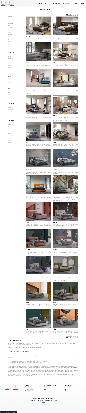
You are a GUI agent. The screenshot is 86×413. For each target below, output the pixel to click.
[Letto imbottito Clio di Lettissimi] (38, 318)
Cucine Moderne (28, 386)
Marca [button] (10, 15)
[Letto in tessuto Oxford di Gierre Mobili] (65, 104)
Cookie (5, 412)
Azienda (40, 3)
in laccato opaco (11, 63)
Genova (9, 131)
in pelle (9, 67)
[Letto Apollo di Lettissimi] (65, 318)
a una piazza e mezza (12, 80)
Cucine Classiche (29, 388)
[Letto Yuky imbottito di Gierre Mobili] (65, 78)
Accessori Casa (68, 385)
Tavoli (65, 389)
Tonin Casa (10, 46)
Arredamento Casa (55, 3)
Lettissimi (10, 34)
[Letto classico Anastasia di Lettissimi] (65, 184)
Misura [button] (10, 76)
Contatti (82, 3)
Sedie (65, 390)
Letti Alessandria (51, 12)
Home (32, 12)
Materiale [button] (11, 52)
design (9, 94)
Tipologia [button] (11, 103)
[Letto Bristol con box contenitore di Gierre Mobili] (65, 131)
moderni (10, 97)
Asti (8, 126)
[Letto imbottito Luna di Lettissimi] (38, 291)
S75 (8, 43)
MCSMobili (10, 37)
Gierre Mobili (10, 30)
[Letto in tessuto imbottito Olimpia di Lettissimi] (65, 211)
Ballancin (10, 18)
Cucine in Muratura (29, 390)
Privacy (1, 412)
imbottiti (10, 111)
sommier (10, 114)
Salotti (45, 388)
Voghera (10, 144)
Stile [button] (9, 89)
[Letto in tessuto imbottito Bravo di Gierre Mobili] (38, 78)
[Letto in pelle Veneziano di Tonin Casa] (38, 26)
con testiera (10, 109)
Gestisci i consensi (12, 412)
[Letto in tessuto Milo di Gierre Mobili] (38, 131)
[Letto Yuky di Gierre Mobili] (65, 51)
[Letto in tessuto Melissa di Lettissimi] (38, 265)
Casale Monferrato (12, 129)
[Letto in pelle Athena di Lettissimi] (38, 184)
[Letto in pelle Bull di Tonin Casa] (65, 26)
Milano (9, 133)
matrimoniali (10, 82)
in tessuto (10, 70)
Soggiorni (46, 386)
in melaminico (11, 56)
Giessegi (10, 32)
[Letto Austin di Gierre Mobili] (38, 104)
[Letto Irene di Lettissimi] (65, 265)
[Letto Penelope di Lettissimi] (38, 238)
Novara (9, 135)
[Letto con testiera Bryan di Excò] (38, 51)
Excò (9, 25)
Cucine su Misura (29, 389)
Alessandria (10, 124)
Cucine (46, 3)
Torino (9, 140)
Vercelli (9, 142)
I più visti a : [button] (11, 120)
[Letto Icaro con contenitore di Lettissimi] (65, 291)
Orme (9, 41)
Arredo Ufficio (75, 3)
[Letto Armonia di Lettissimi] (38, 158)
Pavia (9, 138)
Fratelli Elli (10, 27)
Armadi (46, 390)
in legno (9, 65)
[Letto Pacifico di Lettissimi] (65, 158)
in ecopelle (10, 58)
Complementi (66, 3)
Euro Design (10, 23)
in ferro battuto (11, 60)
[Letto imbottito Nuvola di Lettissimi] (65, 238)
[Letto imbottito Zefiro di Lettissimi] (38, 211)
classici (9, 92)
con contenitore (11, 107)
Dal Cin (9, 21)
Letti (45, 12)
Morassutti (10, 39)
